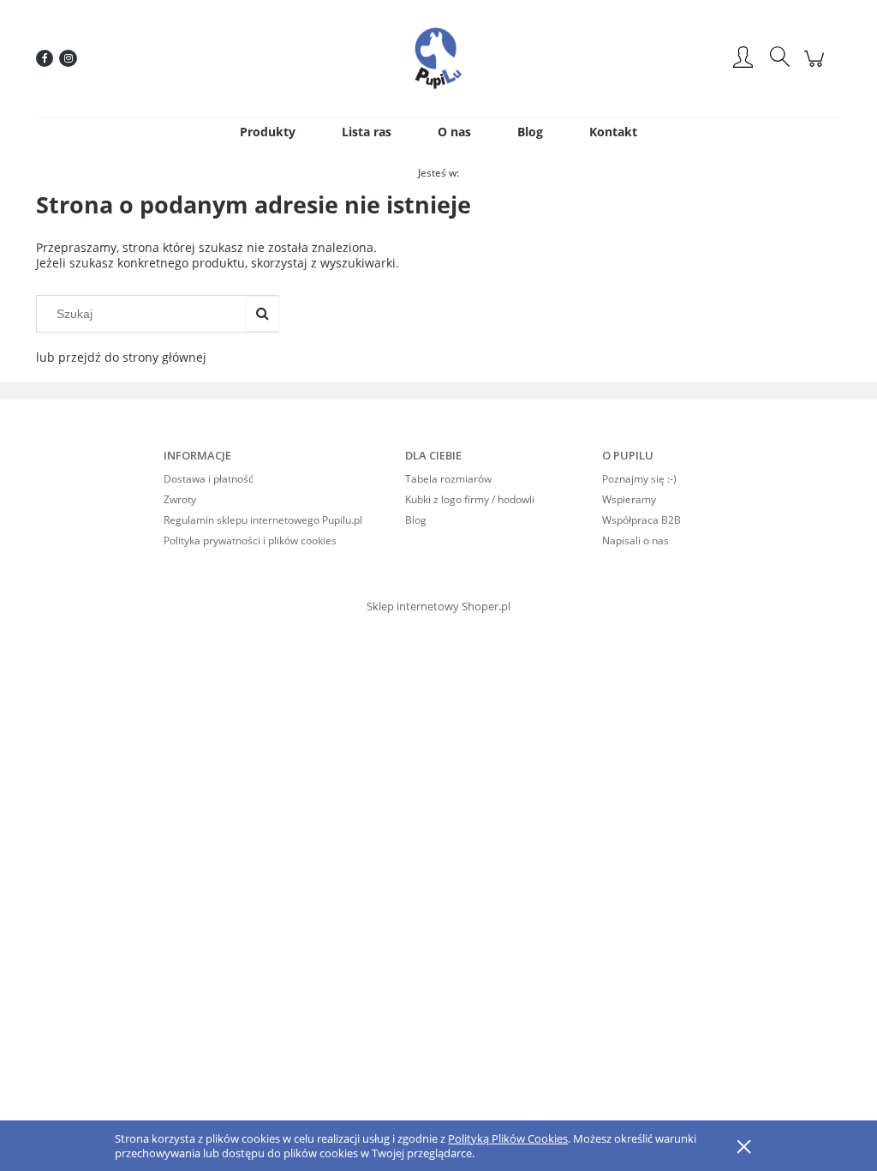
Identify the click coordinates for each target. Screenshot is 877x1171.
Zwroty (180, 499)
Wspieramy (629, 499)
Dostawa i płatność (209, 478)
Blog (416, 520)
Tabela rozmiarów (448, 478)
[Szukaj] (262, 314)
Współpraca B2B (641, 520)
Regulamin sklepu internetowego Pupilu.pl (263, 520)
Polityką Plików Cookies (508, 1138)
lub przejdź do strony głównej (121, 357)
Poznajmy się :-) (639, 478)
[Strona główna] (438, 58)
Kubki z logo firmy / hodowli (469, 499)
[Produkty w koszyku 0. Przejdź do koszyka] (816, 67)
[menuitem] (267, 131)
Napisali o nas (635, 540)
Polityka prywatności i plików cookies (250, 540)
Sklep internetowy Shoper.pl (438, 606)
